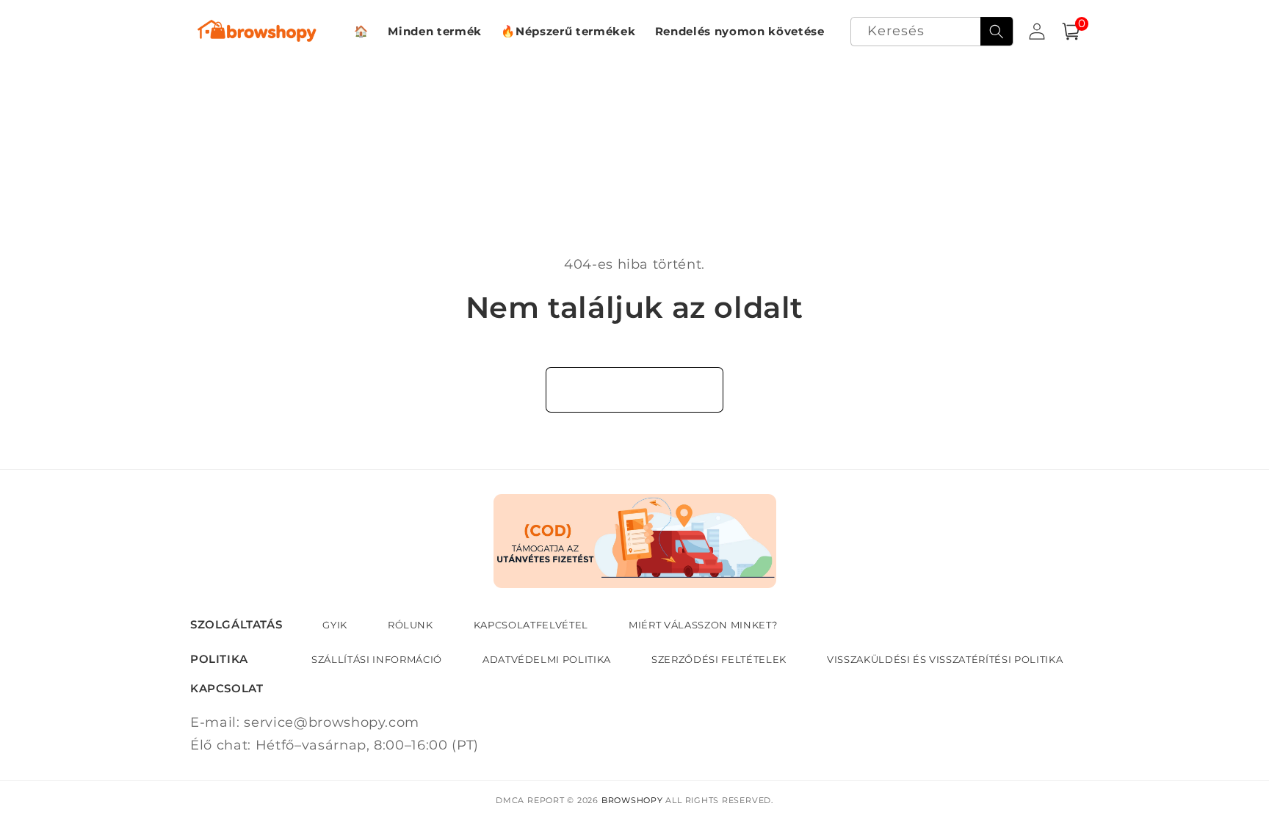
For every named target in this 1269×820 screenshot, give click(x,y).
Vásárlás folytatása (635, 389)
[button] (1070, 32)
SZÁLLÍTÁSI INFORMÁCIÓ (376, 659)
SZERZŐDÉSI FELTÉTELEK (719, 659)
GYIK (334, 625)
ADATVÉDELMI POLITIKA (546, 659)
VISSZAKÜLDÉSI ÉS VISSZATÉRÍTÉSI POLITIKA (945, 659)
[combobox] (932, 32)
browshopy (632, 800)
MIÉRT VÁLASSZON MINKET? (703, 625)
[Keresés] (996, 31)
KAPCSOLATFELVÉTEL (531, 625)
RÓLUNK (410, 625)
